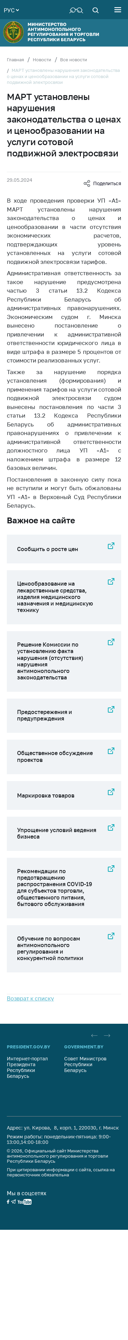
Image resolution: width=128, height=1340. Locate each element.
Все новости (73, 59)
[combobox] (11, 9)
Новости (42, 59)
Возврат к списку (30, 998)
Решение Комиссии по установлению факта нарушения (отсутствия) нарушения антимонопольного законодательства (50, 661)
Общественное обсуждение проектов (55, 756)
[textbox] (11, 9)
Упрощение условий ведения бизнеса (56, 833)
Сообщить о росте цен (47, 549)
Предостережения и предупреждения (44, 715)
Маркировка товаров (45, 795)
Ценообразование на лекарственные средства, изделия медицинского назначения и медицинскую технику (55, 596)
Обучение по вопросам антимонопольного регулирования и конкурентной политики (50, 948)
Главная (15, 59)
